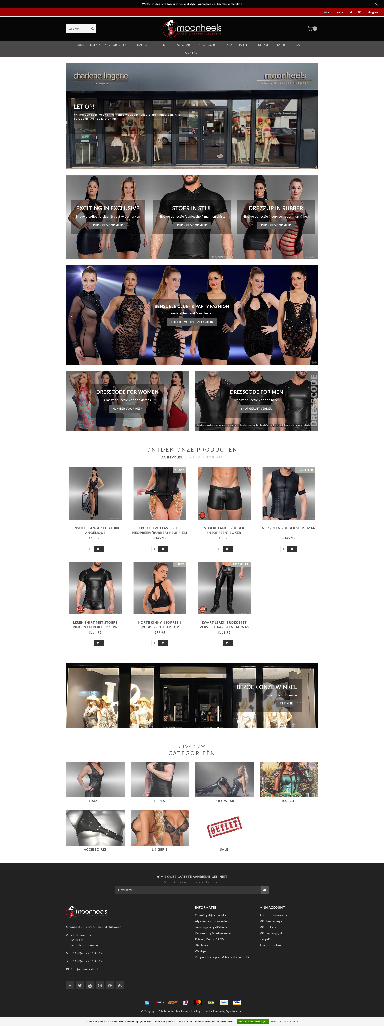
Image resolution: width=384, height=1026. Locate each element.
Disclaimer (202, 945)
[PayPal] (224, 1002)
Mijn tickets (268, 927)
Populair (214, 457)
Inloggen (372, 12)
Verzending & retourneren (214, 933)
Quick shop (97, 526)
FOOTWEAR (182, 44)
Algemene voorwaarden (212, 921)
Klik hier (286, 703)
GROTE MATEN (237, 44)
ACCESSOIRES (208, 44)
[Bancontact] (211, 1002)
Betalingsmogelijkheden (212, 927)
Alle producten (270, 945)
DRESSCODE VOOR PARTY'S (109, 44)
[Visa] (237, 1002)
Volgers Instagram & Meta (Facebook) (222, 957)
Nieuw (194, 457)
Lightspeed (203, 1011)
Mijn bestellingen (272, 921)
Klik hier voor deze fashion (192, 322)
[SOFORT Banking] (173, 1002)
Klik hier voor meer (108, 225)
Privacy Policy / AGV (209, 939)
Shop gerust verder (256, 408)
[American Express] (147, 1002)
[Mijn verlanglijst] (359, 12)
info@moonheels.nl (84, 969)
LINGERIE (281, 44)
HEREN (160, 44)
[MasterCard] (198, 1002)
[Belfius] (160, 1002)
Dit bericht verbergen (253, 1021)
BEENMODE (261, 44)
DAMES (142, 44)
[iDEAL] (186, 1002)
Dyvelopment (234, 1011)
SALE (299, 44)
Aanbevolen (171, 457)
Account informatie (273, 915)
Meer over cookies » (284, 1021)
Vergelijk (266, 939)
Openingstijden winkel (211, 915)
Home (80, 44)
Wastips (201, 951)
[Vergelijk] (350, 12)
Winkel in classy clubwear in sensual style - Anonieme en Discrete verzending (192, 4)
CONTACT (192, 52)
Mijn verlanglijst (271, 933)
